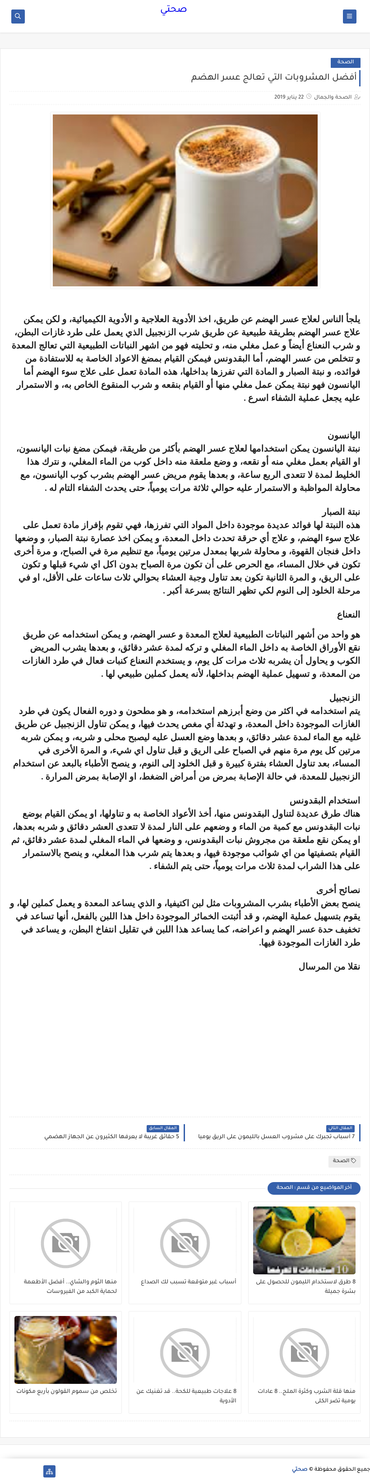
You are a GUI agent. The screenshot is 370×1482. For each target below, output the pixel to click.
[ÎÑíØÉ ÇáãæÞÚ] (6, 1471)
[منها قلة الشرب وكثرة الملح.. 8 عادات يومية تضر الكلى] (304, 1350)
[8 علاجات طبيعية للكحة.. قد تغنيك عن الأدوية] (185, 1350)
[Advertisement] (285, 1035)
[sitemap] (49, 1471)
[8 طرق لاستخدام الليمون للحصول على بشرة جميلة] (304, 1240)
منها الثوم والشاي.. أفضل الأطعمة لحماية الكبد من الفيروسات (70, 1287)
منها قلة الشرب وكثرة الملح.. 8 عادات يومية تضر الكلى (307, 1397)
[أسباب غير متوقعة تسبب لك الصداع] (185, 1240)
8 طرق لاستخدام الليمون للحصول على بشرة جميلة (306, 1287)
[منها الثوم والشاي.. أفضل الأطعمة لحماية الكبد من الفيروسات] (65, 1240)
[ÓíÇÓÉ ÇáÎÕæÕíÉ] (35, 1471)
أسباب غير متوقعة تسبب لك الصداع (188, 1282)
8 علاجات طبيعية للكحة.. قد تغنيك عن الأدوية (186, 1397)
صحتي (173, 10)
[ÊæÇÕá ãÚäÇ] (20, 1471)
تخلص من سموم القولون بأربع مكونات (66, 1392)
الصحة (346, 63)
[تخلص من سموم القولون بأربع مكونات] (65, 1350)
